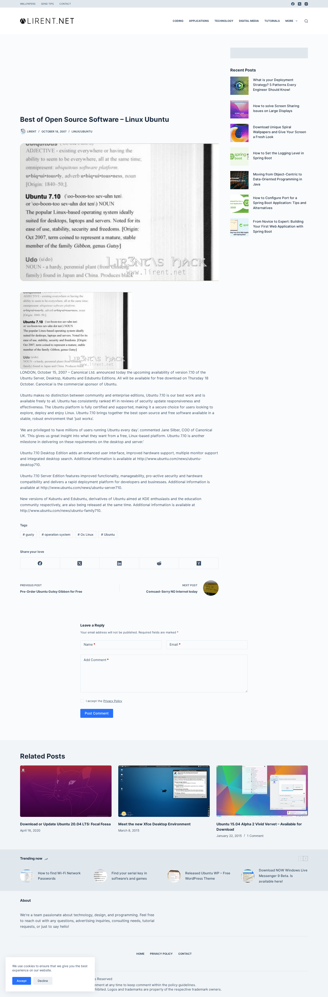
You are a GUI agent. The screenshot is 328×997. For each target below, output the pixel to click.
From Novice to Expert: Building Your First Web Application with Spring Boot (278, 227)
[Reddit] (159, 563)
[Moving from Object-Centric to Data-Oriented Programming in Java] (239, 180)
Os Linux (85, 534)
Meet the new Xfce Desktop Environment (154, 824)
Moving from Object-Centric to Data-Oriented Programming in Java (277, 179)
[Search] (306, 21)
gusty (28, 534)
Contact (65, 3)
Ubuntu (108, 534)
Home (140, 953)
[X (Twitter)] (299, 4)
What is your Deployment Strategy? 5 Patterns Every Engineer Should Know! (274, 85)
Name (89, 644)
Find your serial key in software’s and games (129, 876)
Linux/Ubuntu (82, 131)
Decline (43, 981)
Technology (223, 20)
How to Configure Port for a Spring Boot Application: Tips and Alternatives (279, 203)
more (289, 20)
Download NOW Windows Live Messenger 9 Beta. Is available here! (283, 875)
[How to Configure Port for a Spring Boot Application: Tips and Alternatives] (239, 204)
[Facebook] (293, 4)
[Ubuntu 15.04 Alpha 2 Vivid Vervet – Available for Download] (262, 791)
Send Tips (47, 3)
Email (175, 644)
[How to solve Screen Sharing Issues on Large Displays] (239, 109)
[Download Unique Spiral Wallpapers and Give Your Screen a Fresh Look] (239, 133)
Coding (178, 20)
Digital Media (249, 20)
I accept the (104, 701)
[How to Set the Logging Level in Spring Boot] (239, 156)
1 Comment (255, 836)
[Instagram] (306, 4)
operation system (56, 534)
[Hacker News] (199, 563)
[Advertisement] (119, 81)
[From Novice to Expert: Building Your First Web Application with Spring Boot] (239, 227)
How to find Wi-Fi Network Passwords (59, 876)
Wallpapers (27, 3)
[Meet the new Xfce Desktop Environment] (164, 791)
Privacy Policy (112, 701)
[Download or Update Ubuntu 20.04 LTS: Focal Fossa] (66, 791)
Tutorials (272, 20)
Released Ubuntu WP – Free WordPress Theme (207, 876)
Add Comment (96, 660)
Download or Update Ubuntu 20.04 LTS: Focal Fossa (65, 824)
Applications (199, 20)
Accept (22, 981)
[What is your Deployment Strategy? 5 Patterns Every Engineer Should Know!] (239, 86)
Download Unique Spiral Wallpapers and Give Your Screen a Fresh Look (279, 132)
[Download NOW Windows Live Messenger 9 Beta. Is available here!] (247, 876)
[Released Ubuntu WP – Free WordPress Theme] (174, 876)
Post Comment (97, 713)
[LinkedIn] (119, 563)
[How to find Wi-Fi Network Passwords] (26, 876)
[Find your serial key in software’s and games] (100, 876)
